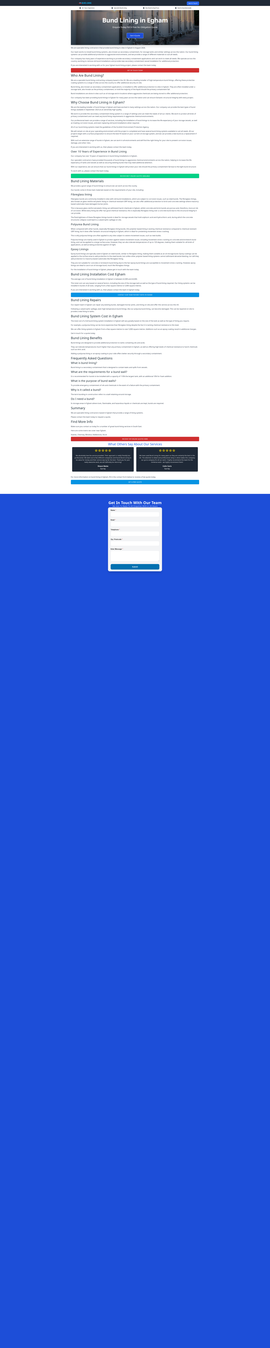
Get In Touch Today (135, 70)
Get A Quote (135, 35)
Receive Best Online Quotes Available (135, 176)
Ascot (105, 435)
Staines (74, 435)
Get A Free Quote (135, 482)
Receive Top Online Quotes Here (135, 439)
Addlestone (97, 435)
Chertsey (81, 435)
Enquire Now (135, 489)
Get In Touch (192, 3)
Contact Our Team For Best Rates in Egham (135, 295)
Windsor (88, 435)
